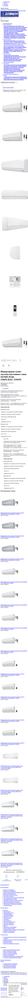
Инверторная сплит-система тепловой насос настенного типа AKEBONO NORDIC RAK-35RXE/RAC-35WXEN (12, 840)
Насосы (6, 47)
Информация (7, 82)
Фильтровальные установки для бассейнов (15, 49)
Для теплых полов (8, 65)
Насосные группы (17, 59)
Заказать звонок (4, 8)
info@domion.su (4, 10)
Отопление (3, 947)
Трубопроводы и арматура (9, 965)
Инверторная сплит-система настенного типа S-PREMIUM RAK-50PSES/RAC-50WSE (12, 559)
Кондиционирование (8, 87)
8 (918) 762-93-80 (21, 10)
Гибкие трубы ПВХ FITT (17, 48)
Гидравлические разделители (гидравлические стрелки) (11, 56)
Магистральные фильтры (13, 28)
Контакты (5, 5)
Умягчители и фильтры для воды (12, 35)
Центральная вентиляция (9, 966)
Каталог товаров (4, 20)
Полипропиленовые (15, 78)
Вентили (6, 40)
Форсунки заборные (9, 46)
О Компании (6, 1)
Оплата (5, 3)
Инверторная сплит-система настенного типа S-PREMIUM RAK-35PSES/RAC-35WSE (12, 536)
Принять (11, 994)
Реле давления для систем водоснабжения (15, 30)
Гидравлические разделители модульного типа (15, 57)
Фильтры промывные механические (15, 36)
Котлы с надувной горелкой (10, 953)
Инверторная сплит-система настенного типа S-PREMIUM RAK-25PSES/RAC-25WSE (12, 513)
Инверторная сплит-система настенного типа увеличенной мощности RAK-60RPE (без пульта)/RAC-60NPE (12, 767)
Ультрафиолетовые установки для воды (14, 34)
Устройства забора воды (17, 44)
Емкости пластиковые (9, 26)
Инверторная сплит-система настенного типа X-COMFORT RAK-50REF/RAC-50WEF (12, 743)
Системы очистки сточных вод (8, 971)
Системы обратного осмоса (11, 32)
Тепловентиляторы (9, 72)
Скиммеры (23, 43)
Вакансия (5, 981)
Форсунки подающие (19, 46)
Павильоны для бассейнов (15, 47)
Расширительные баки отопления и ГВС (14, 70)
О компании (6, 976)
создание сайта (4, 996)
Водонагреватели (5, 884)
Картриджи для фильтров (9, 891)
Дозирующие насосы (19, 42)
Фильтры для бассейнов (10, 51)
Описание (5, 388)
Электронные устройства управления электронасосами (14, 37)
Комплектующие (8, 59)
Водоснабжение (4, 887)
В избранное (4, 384)
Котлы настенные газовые (9, 952)
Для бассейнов (4, 907)
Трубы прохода (7, 44)
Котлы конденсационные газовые (11, 949)
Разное (2, 961)
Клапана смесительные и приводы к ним (13, 892)
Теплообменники (20, 40)
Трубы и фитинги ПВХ (9, 928)
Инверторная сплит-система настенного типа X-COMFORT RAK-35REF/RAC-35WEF (12, 720)
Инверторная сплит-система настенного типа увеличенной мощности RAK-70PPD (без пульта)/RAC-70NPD (12, 791)
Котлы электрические (14, 68)
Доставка (5, 4)
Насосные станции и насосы (10, 895)
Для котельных (4, 934)
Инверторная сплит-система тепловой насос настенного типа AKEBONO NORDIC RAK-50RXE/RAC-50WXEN (12, 864)
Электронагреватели (9, 42)
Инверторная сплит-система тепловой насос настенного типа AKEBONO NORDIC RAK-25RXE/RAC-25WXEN (12, 816)
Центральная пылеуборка (17, 79)
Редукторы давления (18, 30)
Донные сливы (17, 43)
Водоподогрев (12, 40)
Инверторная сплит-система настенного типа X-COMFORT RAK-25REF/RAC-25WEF (12, 697)
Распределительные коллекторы (12, 60)
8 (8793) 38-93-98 (12, 10)
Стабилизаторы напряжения (11, 77)
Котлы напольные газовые (15, 66)
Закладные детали (8, 43)
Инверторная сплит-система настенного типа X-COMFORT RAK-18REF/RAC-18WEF (12, 674)
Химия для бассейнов (8, 932)
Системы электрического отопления (13, 71)
